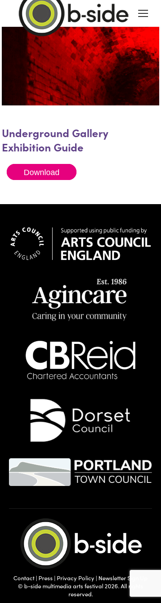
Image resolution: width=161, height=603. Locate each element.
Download (41, 172)
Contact (23, 578)
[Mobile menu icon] (143, 13)
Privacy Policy (75, 578)
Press (45, 578)
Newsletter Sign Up (123, 578)
